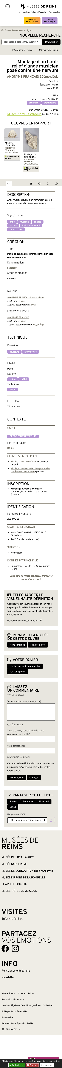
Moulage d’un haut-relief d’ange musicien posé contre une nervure (30, 155)
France (22, 301)
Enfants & (12, 919)
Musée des (32, 20)
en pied (37, 221)
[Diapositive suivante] (56, 150)
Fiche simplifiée (17, 644)
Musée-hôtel (24, 114)
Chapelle (14, 884)
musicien (24, 221)
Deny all (33, 1065)
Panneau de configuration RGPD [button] (17, 1023)
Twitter (13, 801)
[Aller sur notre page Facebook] (5, 948)
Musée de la (27, 871)
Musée (49, 20)
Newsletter (8, 977)
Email (13, 807)
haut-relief (12, 267)
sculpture (34, 102)
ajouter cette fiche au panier (25, 666)
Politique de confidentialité (14, 1011)
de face (13, 225)
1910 (33, 304)
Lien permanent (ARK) (16, 814)
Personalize (46, 1065)
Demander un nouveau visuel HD (23, 620)
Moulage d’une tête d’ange (10, 144)
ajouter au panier (24, 50)
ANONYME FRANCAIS (18, 317)
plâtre (12, 379)
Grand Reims (27, 993)
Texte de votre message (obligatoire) (24, 701)
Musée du (23, 878)
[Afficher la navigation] (7, 7)
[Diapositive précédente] (6, 150)
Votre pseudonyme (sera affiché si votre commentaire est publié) (25, 732)
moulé (13, 389)
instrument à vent (31, 225)
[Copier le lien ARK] (51, 820)
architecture (50, 102)
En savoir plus (54, 12)
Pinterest (44, 801)
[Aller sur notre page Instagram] (15, 948)
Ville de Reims (8, 993)
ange (12, 221)
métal (24, 379)
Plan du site (7, 1017)
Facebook (28, 801)
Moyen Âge (38, 324)
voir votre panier (50, 50)
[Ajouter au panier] (18, 129)
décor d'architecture (23, 436)
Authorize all (17, 1065)
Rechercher (51, 42)
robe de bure (16, 229)
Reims (10, 448)
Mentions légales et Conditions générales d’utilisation (27, 1005)
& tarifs (16, 971)
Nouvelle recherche (40, 35)
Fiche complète (37, 644)
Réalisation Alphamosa (12, 999)
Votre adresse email (16, 746)
